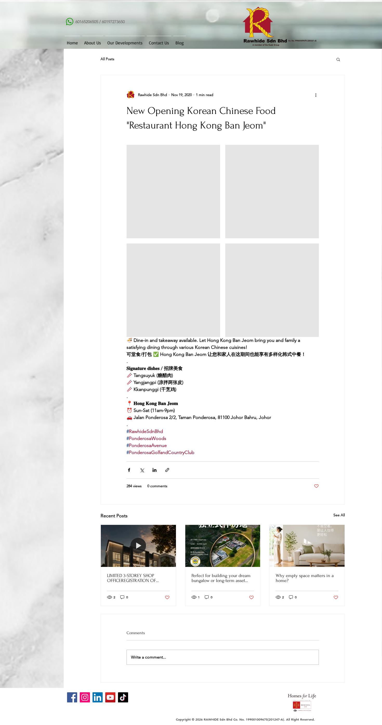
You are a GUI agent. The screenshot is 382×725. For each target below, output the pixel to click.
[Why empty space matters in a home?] (307, 546)
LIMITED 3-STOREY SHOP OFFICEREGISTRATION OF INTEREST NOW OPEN (131, 578)
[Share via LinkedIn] (154, 469)
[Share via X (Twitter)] (141, 469)
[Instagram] (85, 697)
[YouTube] (110, 697)
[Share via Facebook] (129, 469)
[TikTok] (123, 697)
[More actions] (316, 95)
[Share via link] (167, 469)
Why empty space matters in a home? (305, 578)
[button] (338, 59)
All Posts (107, 59)
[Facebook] (72, 697)
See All (339, 515)
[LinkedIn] (98, 697)
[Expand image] (173, 191)
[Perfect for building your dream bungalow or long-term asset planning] (222, 546)
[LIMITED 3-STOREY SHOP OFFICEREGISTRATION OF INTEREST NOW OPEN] (138, 546)
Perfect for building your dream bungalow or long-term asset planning (221, 578)
